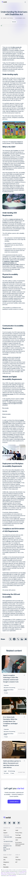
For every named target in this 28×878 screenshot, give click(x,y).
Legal (16, 830)
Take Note (17, 859)
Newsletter (6, 867)
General (14, 21)
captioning (5, 359)
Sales (4, 830)
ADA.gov (14, 566)
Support (5, 832)
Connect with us (14, 801)
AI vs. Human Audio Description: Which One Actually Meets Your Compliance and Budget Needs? (10, 721)
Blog (4, 864)
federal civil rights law (15, 219)
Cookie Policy (22, 872)
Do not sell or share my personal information (19, 844)
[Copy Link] (18, 639)
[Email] (25, 639)
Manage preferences (10, 872)
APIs (4, 859)
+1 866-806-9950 (7, 837)
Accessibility (18, 837)
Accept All (24, 871)
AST (16, 862)
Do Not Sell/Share (12, 875)
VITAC (16, 857)
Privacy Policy (18, 832)
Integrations (6, 862)
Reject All (3, 872)
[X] (10, 639)
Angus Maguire (19, 143)
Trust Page (18, 835)
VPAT (16, 840)
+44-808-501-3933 (8, 841)
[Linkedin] (21, 639)
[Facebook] (14, 639)
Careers (5, 857)
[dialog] (14, 873)
